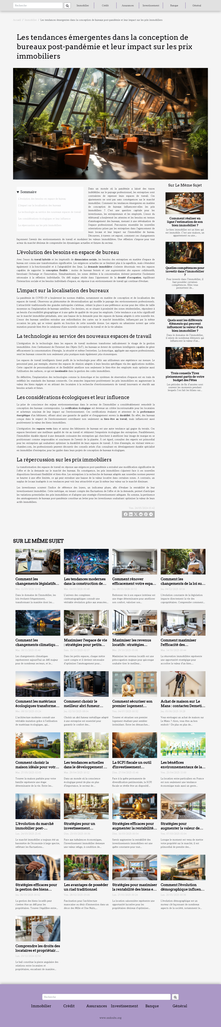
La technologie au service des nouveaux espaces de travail (49, 212)
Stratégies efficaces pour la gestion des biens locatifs (36, 889)
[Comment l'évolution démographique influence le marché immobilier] (183, 867)
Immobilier (83, 5)
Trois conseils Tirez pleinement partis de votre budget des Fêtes (185, 376)
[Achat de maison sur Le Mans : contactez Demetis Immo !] (183, 683)
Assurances (128, 5)
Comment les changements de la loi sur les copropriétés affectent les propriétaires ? (182, 586)
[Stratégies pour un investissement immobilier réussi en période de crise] (86, 806)
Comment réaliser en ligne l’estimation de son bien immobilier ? (185, 222)
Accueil (17, 20)
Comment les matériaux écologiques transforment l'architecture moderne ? (37, 705)
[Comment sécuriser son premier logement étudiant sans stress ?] (134, 683)
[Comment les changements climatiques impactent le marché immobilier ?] (37, 622)
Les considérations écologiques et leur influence (44, 218)
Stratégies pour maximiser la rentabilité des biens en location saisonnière (134, 889)
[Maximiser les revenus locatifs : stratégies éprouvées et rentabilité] (134, 622)
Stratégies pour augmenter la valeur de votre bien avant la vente (181, 828)
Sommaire (28, 191)
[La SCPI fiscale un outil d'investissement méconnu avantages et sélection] (134, 745)
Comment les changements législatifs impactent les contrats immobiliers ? (35, 586)
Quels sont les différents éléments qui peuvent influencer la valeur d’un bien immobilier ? (185, 325)
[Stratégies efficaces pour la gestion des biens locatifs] (37, 867)
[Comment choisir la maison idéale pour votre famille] (37, 745)
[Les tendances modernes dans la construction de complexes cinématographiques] (86, 561)
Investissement (151, 5)
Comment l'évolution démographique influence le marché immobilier (183, 889)
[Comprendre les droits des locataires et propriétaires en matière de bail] (37, 928)
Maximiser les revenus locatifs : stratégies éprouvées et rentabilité (132, 644)
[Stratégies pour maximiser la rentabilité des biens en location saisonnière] (134, 867)
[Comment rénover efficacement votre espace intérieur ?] (134, 561)
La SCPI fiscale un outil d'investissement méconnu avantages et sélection (131, 769)
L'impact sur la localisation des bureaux (39, 205)
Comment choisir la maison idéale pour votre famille (36, 767)
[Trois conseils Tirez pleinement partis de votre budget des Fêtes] (185, 358)
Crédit (105, 5)
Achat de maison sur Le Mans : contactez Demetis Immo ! (182, 705)
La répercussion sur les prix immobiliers (39, 225)
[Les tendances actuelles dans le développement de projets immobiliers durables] (86, 745)
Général (196, 5)
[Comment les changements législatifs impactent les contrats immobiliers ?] (37, 561)
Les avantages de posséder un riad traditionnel (86, 887)
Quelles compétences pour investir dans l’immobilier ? (185, 271)
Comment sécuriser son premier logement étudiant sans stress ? (132, 705)
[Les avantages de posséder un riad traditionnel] (86, 867)
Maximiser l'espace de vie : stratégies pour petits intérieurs (85, 644)
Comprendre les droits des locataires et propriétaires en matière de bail (37, 950)
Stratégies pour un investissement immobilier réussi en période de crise (81, 830)
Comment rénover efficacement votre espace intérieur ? (134, 583)
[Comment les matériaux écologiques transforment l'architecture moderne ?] (37, 683)
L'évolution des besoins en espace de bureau (42, 198)
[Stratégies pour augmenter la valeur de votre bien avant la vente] (183, 806)
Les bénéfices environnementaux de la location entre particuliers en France (183, 769)
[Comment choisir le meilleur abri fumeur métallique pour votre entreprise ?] (86, 683)
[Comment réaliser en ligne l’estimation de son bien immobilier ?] (185, 203)
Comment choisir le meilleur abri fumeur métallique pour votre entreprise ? (82, 708)
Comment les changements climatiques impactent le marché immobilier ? (37, 647)
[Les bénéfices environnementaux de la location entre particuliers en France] (183, 745)
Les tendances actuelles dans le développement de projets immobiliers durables (86, 769)
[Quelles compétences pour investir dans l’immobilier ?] (185, 253)
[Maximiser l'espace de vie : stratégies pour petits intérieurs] (86, 622)
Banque (174, 5)
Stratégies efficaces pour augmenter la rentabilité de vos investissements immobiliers (133, 830)
